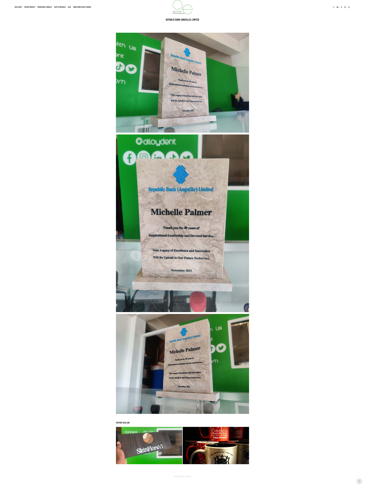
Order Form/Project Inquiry (82, 7)
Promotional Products (44, 7)
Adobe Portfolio (186, 476)
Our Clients (18, 7)
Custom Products (29, 7)
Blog (69, 7)
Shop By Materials (60, 7)
